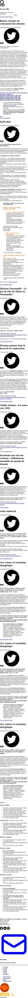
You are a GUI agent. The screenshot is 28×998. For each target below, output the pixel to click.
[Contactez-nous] (14, 958)
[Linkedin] (5, 929)
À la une (2, 17)
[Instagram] (8, 929)
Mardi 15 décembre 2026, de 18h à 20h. (10, 100)
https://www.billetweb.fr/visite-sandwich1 (11, 556)
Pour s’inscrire (6, 230)
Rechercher (3, 13)
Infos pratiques (6, 978)
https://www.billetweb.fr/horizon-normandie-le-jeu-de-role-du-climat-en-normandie (13, 335)
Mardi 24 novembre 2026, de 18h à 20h (10, 98)
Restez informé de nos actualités (8, 962)
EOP (1, 116)
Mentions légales (7, 981)
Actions (6, 17)
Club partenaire (7, 976)
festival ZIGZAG (13, 282)
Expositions (7, 118)
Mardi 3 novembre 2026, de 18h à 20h (10, 97)
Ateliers (10, 284)
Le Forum (5, 967)
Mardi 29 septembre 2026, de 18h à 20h (10, 95)
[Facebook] (1, 929)
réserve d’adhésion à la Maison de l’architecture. (13, 104)
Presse (4, 979)
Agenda (10, 17)
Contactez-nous (4, 923)
